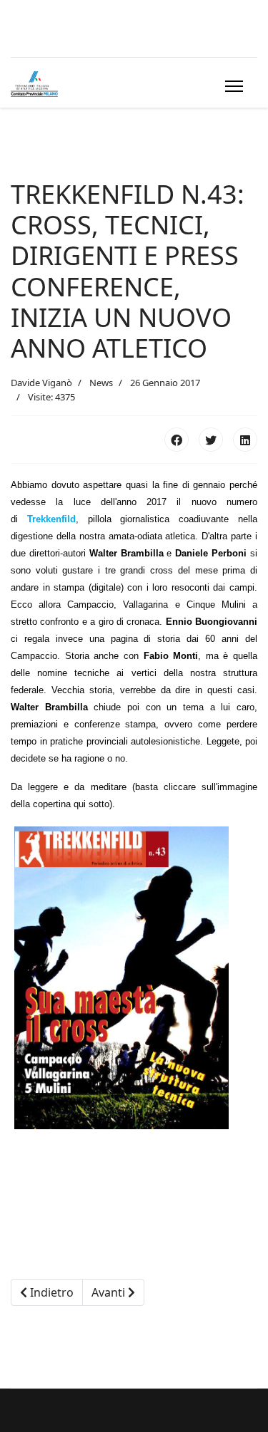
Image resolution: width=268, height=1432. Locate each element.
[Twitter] (211, 439)
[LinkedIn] (245, 439)
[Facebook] (176, 439)
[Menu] (231, 86)
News (101, 382)
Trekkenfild (51, 519)
